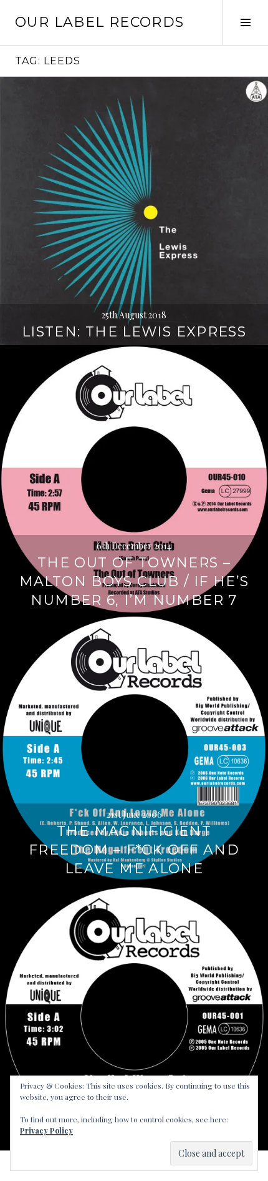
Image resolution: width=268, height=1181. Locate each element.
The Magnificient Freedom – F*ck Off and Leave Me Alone (134, 850)
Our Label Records (99, 22)
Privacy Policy (46, 1130)
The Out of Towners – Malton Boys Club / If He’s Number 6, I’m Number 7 (134, 581)
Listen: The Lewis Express (134, 331)
